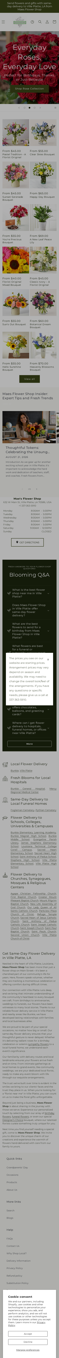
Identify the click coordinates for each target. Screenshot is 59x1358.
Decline (28, 1341)
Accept (28, 1333)
